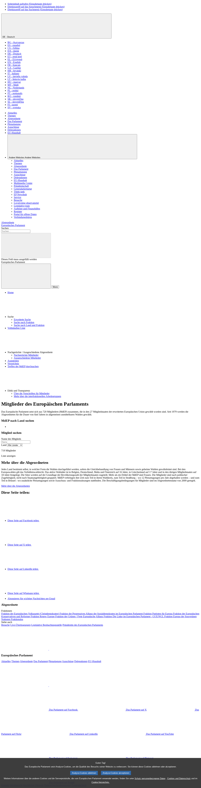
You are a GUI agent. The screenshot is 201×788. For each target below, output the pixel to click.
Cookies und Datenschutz (179, 778)
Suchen (5, 228)
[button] (104, 306)
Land (3, 445)
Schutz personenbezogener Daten (150, 778)
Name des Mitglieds (11, 439)
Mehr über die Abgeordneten (15, 486)
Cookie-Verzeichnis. (101, 782)
